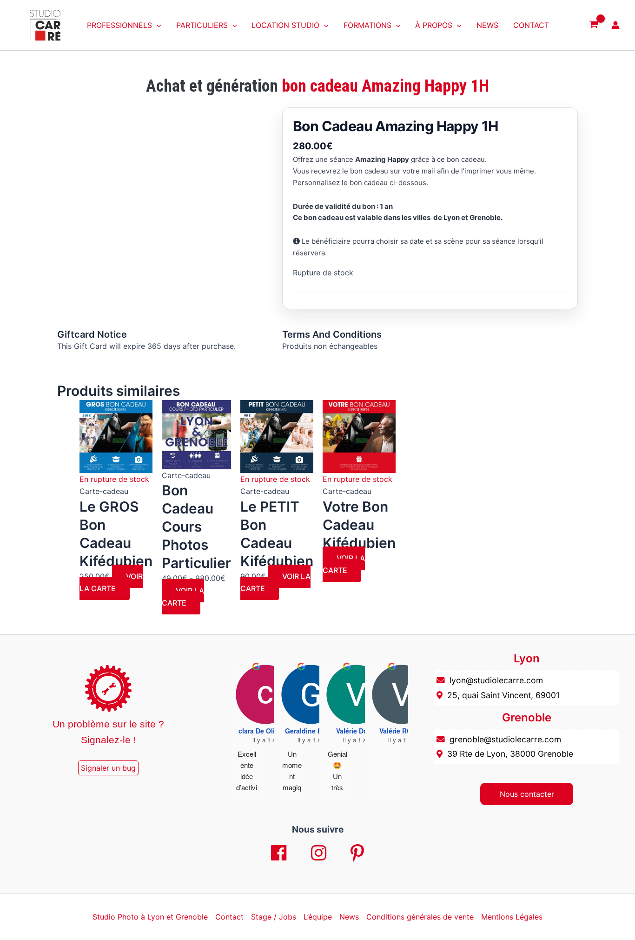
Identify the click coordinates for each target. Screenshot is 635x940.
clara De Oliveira (264, 730)
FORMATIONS (367, 25)
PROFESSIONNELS (119, 25)
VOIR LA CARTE (111, 582)
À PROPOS (433, 25)
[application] (156, 25)
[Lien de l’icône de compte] (615, 25)
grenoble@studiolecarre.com (505, 739)
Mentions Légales (511, 916)
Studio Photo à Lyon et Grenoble (150, 916)
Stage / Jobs (273, 916)
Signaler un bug (108, 768)
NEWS (487, 25)
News (349, 916)
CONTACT (531, 25)
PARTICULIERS (202, 25)
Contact (229, 916)
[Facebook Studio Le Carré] (279, 853)
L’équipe (318, 916)
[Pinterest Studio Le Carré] (357, 853)
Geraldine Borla (309, 730)
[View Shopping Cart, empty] (593, 25)
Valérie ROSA (400, 730)
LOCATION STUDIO (285, 25)
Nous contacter (527, 794)
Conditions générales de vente (420, 916)
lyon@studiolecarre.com (496, 680)
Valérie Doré (355, 730)
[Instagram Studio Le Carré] (319, 853)
